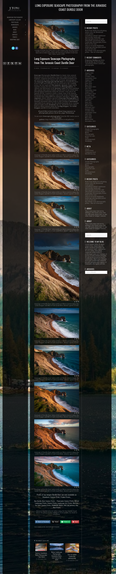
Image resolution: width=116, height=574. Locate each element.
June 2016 (88, 116)
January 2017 (89, 109)
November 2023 (90, 87)
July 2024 (88, 81)
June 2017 (88, 102)
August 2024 (89, 80)
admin (37, 68)
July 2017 (88, 100)
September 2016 (90, 112)
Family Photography (92, 129)
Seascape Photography (52, 527)
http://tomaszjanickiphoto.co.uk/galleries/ (59, 119)
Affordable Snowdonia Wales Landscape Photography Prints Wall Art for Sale (95, 42)
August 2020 (89, 92)
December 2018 (90, 94)
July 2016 (88, 114)
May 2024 (88, 85)
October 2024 (89, 76)
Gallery (55, 513)
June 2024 (88, 83)
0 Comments (65, 68)
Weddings (88, 141)
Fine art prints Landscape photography (72, 556)
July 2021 (88, 88)
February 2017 (90, 107)
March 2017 (89, 106)
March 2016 (89, 119)
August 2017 (89, 99)
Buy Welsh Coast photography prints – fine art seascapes (95, 51)
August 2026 (89, 73)
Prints (58, 507)
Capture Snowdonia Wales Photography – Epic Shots (41, 555)
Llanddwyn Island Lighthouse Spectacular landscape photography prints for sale (95, 37)
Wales (102, 60)
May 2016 (88, 118)
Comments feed (90, 152)
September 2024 (90, 78)
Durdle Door (41, 527)
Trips (87, 138)
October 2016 (89, 111)
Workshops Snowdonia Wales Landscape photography (95, 63)
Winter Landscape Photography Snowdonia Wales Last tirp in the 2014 (56, 556)
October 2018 (89, 95)
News (87, 132)
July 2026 (88, 75)
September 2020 (90, 90)
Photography (89, 134)
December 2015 (90, 121)
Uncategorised (90, 139)
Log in (87, 149)
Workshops (70, 113)
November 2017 (90, 97)
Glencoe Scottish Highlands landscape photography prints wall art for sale (95, 47)
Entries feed (89, 150)
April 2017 (88, 104)
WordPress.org (90, 154)
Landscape (56, 68)
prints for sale (90, 136)
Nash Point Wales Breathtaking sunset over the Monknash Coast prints (96, 32)
